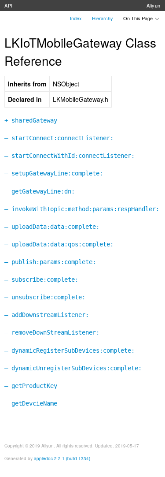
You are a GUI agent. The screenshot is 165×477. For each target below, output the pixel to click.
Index (76, 18)
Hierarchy (102, 18)
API (8, 5)
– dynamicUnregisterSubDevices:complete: (73, 368)
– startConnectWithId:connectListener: (69, 155)
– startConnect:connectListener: (59, 138)
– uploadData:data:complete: (51, 226)
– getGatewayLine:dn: (39, 191)
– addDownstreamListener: (46, 314)
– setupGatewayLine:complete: (53, 173)
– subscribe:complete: (41, 279)
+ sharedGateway (30, 120)
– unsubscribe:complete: (44, 297)
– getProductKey (30, 385)
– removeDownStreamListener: (51, 332)
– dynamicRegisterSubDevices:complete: (69, 350)
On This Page (138, 18)
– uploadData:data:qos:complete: (59, 244)
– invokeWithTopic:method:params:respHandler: (81, 208)
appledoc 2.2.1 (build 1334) (62, 458)
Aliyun (154, 5)
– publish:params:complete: (50, 261)
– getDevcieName (30, 403)
